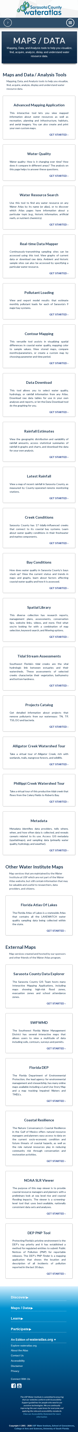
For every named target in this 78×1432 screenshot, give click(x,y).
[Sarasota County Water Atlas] (39, 8)
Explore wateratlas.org (24, 1345)
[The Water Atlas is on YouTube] (19, 1386)
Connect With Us (20, 1378)
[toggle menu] (70, 23)
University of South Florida (56, 1428)
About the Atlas (19, 1350)
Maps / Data (20, 1308)
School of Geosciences (63, 1426)
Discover (18, 1297)
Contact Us (17, 1355)
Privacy (15, 1371)
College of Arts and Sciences (28, 1428)
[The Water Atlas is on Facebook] (13, 1386)
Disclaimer (17, 1365)
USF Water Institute (41, 1426)
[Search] (8, 23)
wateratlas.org (41, 1339)
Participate (20, 1329)
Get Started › (58, 134)
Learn (15, 1318)
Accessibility (18, 1360)
